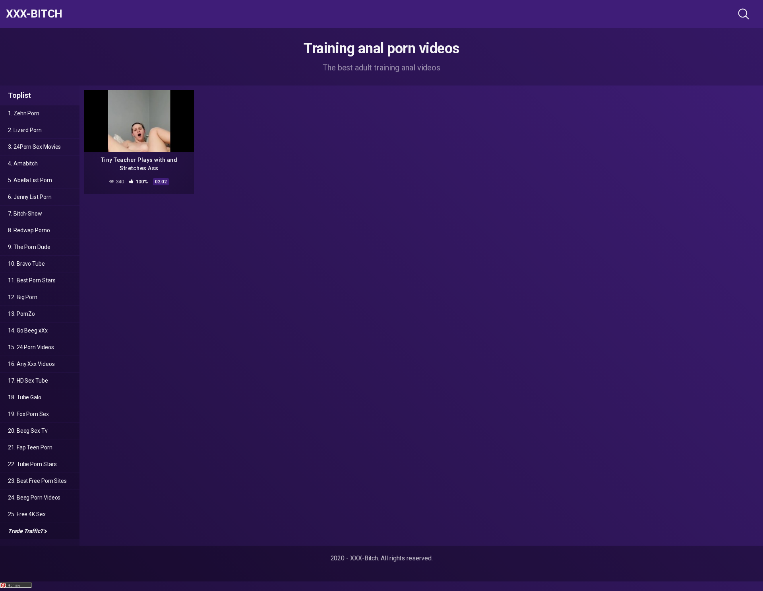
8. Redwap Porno (29, 230)
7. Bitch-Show (25, 213)
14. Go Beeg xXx (28, 330)
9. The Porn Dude (29, 247)
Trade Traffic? (25, 531)
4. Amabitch (23, 163)
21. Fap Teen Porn (30, 447)
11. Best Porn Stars (31, 280)
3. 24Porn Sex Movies (34, 147)
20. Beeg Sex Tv (28, 431)
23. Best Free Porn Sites (37, 481)
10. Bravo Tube (26, 264)
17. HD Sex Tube (28, 380)
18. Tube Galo (24, 397)
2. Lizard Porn (25, 130)
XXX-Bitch (34, 14)
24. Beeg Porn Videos (34, 497)
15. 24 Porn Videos (31, 347)
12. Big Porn (22, 297)
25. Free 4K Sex (27, 514)
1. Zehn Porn (23, 113)
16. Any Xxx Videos (31, 364)
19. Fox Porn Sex (28, 414)
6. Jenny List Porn (30, 197)
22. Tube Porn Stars (32, 464)
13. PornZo (21, 314)
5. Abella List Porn (30, 180)
